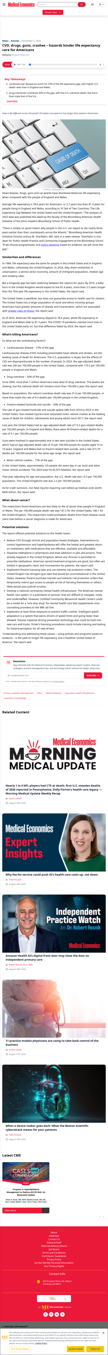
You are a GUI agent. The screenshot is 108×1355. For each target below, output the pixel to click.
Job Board (54, 1249)
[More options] (103, 64)
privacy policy (59, 681)
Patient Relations (54, 693)
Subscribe (91, 675)
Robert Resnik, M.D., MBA (21, 964)
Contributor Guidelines (54, 1256)
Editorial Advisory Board (54, 1245)
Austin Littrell (15, 798)
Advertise (54, 1235)
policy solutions (50, 244)
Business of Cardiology (15, 698)
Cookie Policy (41, 1343)
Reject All (95, 1349)
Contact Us (54, 1239)
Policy (39, 693)
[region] (54, 1341)
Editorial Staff (54, 1242)
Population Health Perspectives (79, 693)
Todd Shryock (15, 879)
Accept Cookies (76, 1349)
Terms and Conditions (54, 1252)
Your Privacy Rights (54, 1266)
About (54, 1232)
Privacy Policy (54, 1259)
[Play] (14, 64)
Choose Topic (51, 12)
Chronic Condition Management (18, 693)
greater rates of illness (21, 311)
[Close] (103, 1333)
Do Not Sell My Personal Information (54, 1262)
